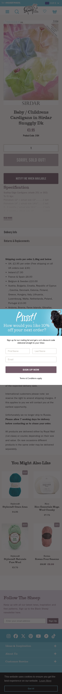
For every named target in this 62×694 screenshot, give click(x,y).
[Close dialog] (59, 311)
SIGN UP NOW (31, 369)
